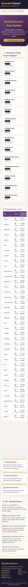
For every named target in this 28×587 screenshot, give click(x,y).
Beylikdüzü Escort (6, 577)
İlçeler (8, 6)
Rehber (3, 6)
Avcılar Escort (5, 574)
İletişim (20, 574)
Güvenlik (13, 6)
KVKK (19, 572)
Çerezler (24, 572)
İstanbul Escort (12, 11)
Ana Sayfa (4, 11)
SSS (18, 6)
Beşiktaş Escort (5, 576)
